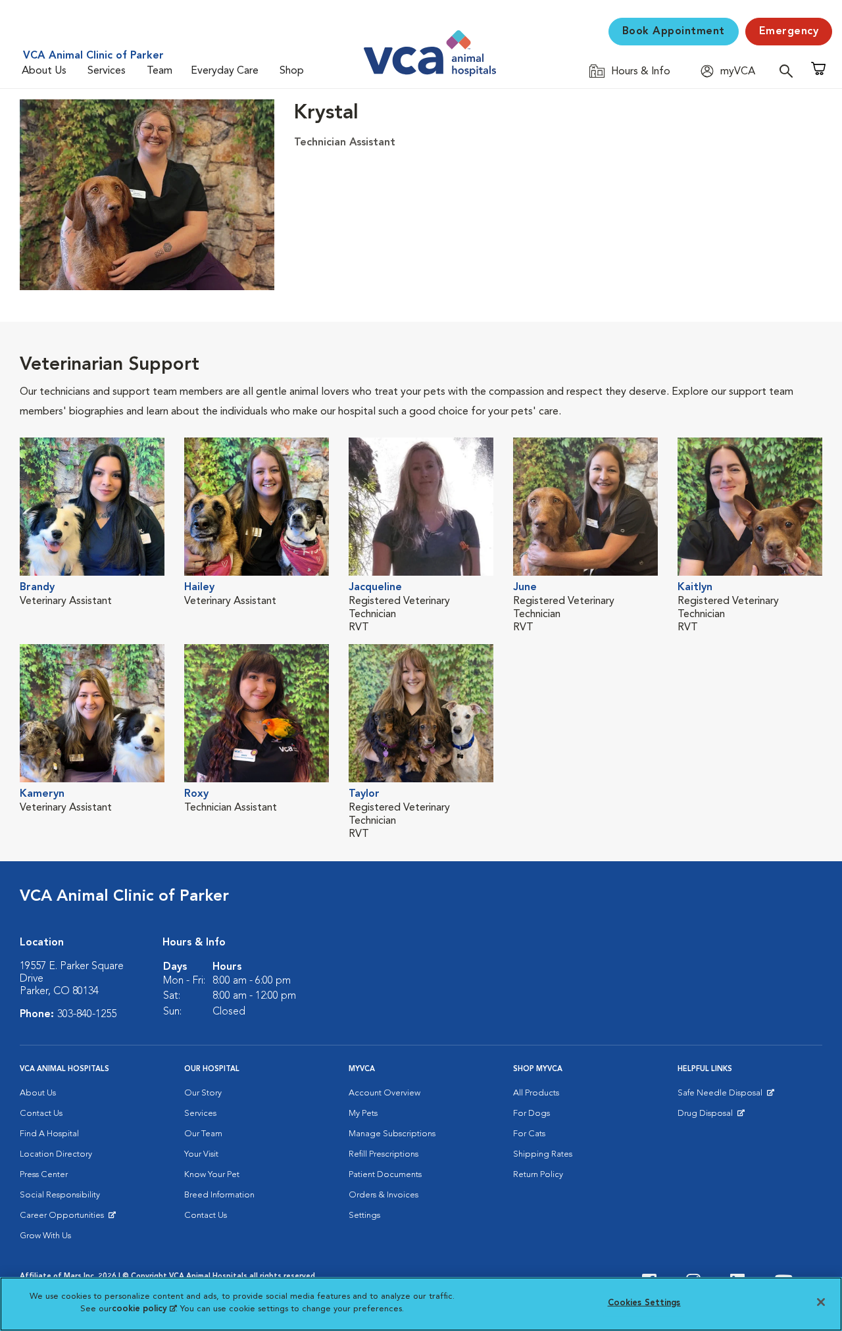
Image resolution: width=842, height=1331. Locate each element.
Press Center (44, 1174)
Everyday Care (225, 71)
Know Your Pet (211, 1174)
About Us (44, 71)
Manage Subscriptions (392, 1134)
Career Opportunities (64, 1218)
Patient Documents (385, 1174)
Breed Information (219, 1195)
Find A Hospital (49, 1134)
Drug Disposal (711, 1116)
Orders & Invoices (383, 1195)
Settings (364, 1215)
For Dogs (531, 1113)
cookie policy (144, 1309)
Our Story (203, 1093)
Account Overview (384, 1093)
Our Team (203, 1134)
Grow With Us (45, 1236)
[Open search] (789, 71)
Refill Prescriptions (383, 1154)
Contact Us (41, 1113)
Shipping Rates (542, 1154)
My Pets (363, 1113)
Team (159, 71)
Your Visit (201, 1154)
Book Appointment (673, 31)
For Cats (529, 1134)
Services (106, 71)
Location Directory (56, 1154)
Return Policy (538, 1174)
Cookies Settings (644, 1303)
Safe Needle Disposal (722, 1096)
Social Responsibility (60, 1195)
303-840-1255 (86, 1014)
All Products (536, 1093)
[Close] (820, 1302)
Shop (292, 71)
